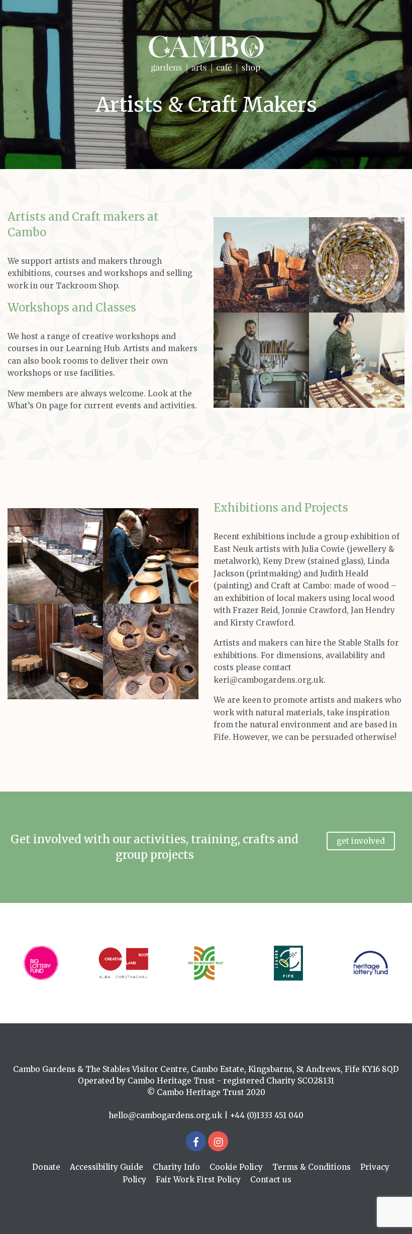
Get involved (361, 841)
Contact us (270, 1179)
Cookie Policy (236, 1167)
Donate (46, 1167)
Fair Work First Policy (198, 1179)
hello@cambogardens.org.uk (165, 1115)
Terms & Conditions (311, 1167)
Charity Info (176, 1167)
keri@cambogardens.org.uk (269, 680)
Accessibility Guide (106, 1167)
